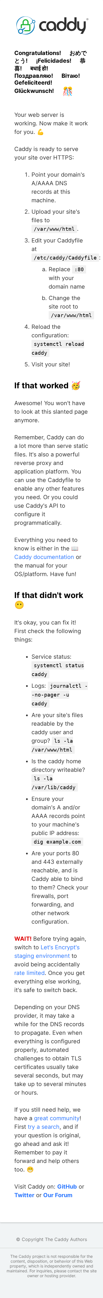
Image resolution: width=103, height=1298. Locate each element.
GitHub (67, 1186)
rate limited (29, 973)
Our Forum (57, 1195)
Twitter (24, 1195)
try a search (44, 1126)
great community (57, 1118)
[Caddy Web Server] (51, 25)
